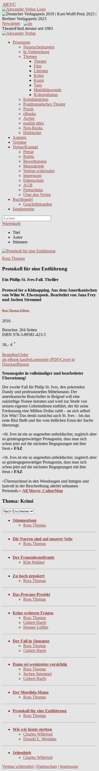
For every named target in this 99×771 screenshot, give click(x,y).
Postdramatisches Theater (44, 104)
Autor (17, 237)
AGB (27, 185)
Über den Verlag (37, 194)
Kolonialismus (46, 94)
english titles (33, 123)
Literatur (41, 71)
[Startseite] (19, 33)
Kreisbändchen (35, 99)
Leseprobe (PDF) (45, 359)
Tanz (38, 85)
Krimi (39, 75)
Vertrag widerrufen (39, 171)
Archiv (29, 118)
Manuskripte (33, 166)
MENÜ (9, 4)
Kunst (39, 80)
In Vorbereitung (36, 51)
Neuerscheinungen (38, 47)
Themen (30, 56)
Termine (19, 142)
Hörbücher (32, 132)
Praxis (28, 109)
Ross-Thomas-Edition (15, 310)
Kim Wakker (34, 562)
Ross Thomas (13, 258)
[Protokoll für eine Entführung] (28, 251)
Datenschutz (33, 180)
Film (37, 66)
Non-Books (33, 128)
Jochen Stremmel (37, 674)
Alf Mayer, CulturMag (42, 490)
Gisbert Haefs (34, 622)
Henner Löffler (35, 627)
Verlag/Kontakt (25, 147)
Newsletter (11, 23)
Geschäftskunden (37, 204)
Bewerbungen (35, 161)
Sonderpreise (23, 209)
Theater (40, 61)
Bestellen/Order (15, 354)
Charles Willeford (38, 734)
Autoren (19, 137)
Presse (28, 151)
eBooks (29, 113)
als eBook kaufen (16, 359)
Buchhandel (23, 199)
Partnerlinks (33, 190)
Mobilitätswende (48, 90)
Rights (28, 156)
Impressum (32, 175)
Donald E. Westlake (39, 739)
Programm (21, 42)
